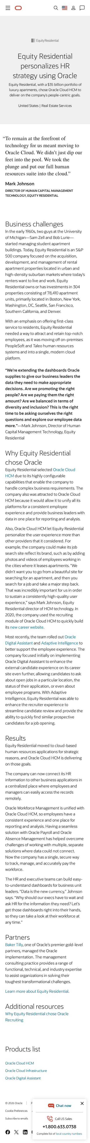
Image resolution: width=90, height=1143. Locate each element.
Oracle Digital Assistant (23, 1078)
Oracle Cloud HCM (19, 1063)
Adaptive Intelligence (59, 643)
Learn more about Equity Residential (36, 991)
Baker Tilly (14, 944)
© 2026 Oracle (13, 1103)
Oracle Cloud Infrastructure (26, 1070)
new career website (26, 627)
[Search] (56, 8)
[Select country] (64, 8)
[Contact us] (82, 8)
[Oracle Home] (18, 8)
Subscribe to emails (16, 1118)
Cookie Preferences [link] (16, 1110)
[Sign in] (73, 8)
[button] (7, 8)
